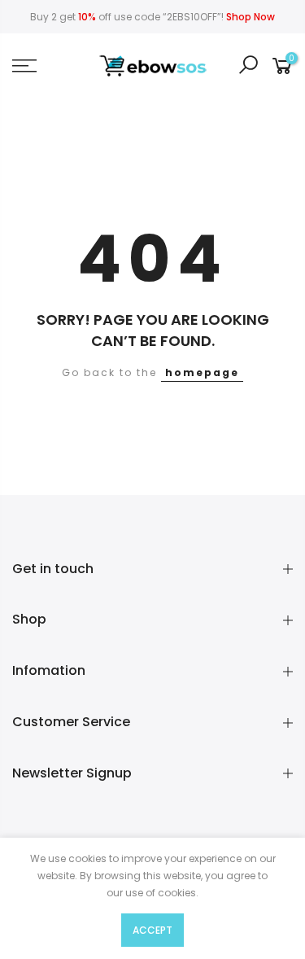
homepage (202, 372)
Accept (152, 930)
